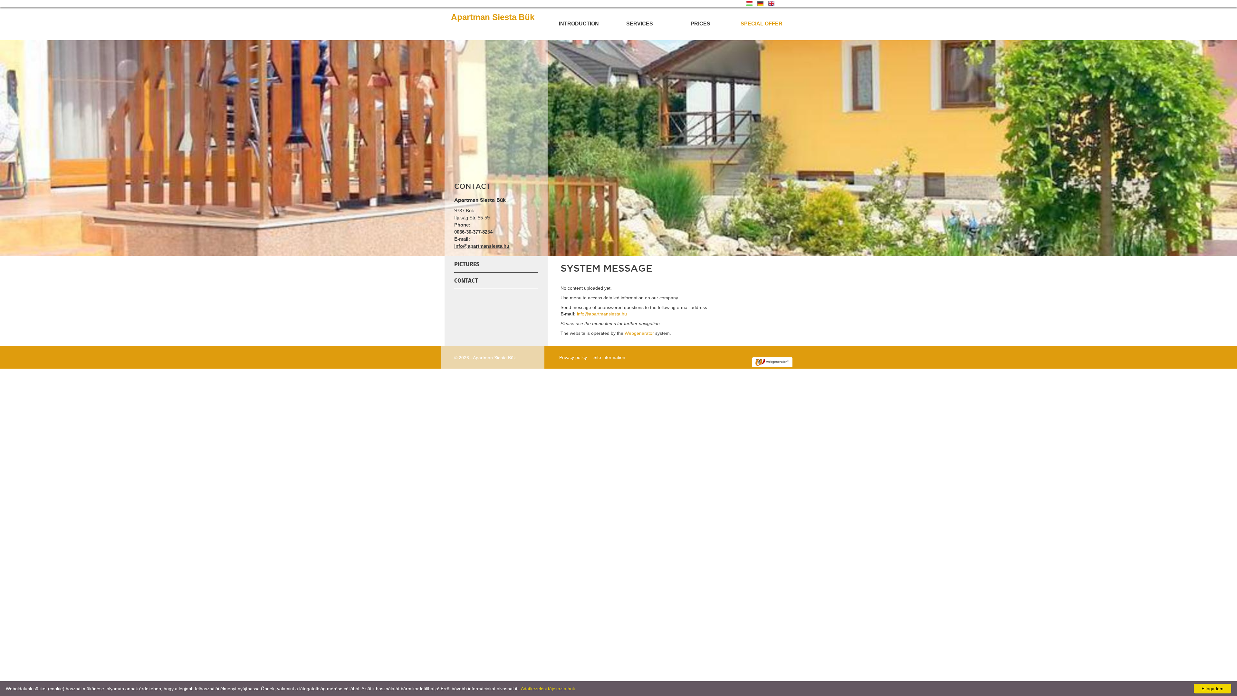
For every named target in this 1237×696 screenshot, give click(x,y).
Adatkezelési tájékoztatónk (548, 688)
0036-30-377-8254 (473, 232)
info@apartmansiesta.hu (481, 246)
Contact (466, 280)
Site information (609, 357)
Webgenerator (639, 333)
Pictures (466, 264)
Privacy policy (573, 357)
